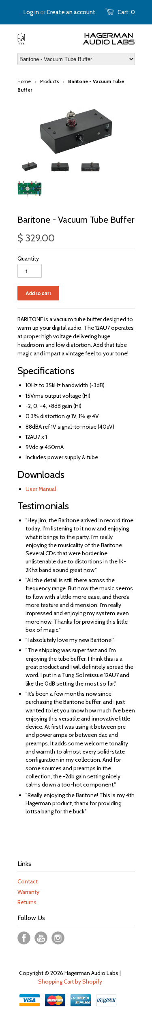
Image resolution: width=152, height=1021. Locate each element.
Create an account (71, 12)
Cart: (126, 12)
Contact (27, 881)
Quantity (28, 258)
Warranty (28, 892)
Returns (26, 902)
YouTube (40, 937)
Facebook (23, 937)
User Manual (41, 489)
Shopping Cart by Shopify (70, 981)
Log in (31, 12)
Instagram (57, 937)
